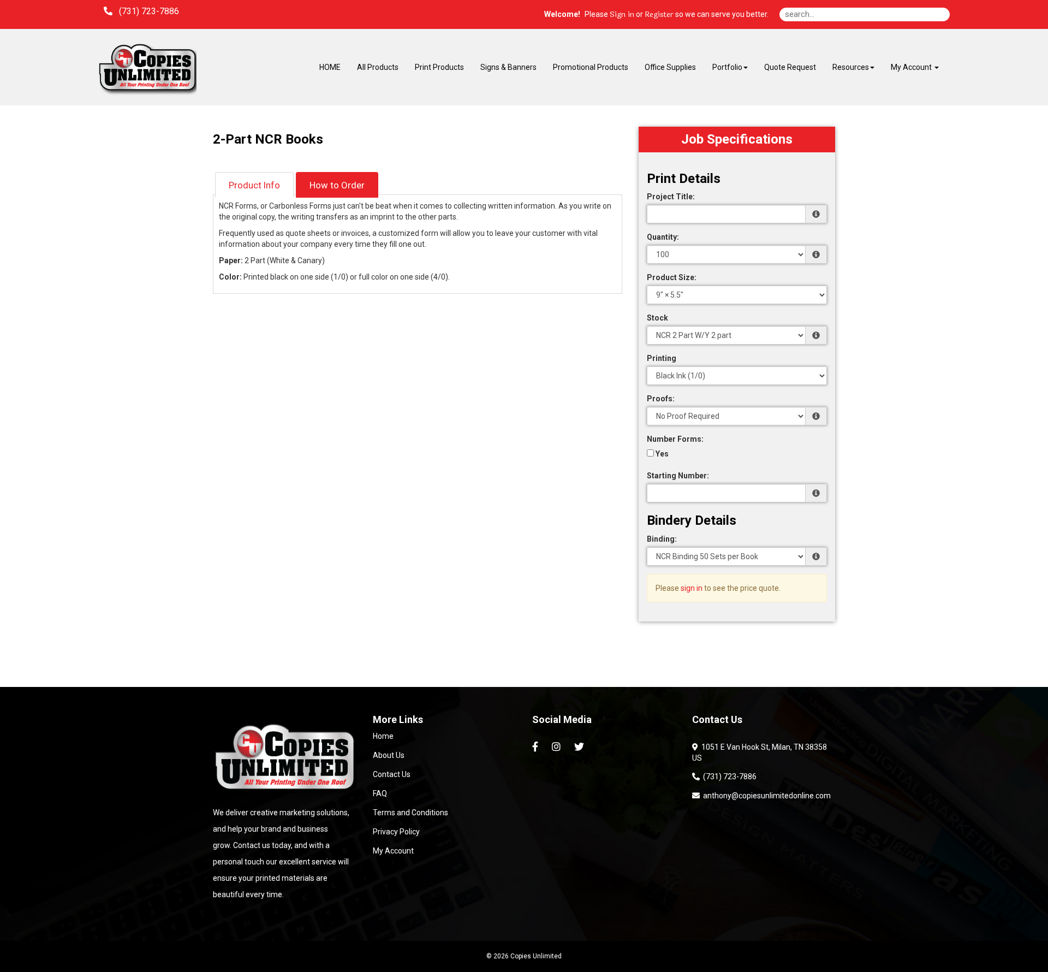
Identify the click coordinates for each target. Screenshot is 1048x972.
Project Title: (671, 196)
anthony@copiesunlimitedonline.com (765, 795)
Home (383, 736)
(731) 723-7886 (728, 776)
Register (659, 14)
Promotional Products (590, 67)
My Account (393, 850)
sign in (691, 588)
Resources (850, 67)
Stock (657, 317)
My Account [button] (912, 67)
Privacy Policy (396, 831)
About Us (388, 755)
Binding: (662, 539)
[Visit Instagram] (557, 747)
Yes (661, 453)
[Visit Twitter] (580, 747)
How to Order (337, 185)
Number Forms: (675, 439)
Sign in (622, 14)
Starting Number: (678, 475)
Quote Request (790, 67)
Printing (661, 358)
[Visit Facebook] (536, 747)
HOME (330, 67)
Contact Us (391, 774)
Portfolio (727, 67)
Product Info (254, 185)
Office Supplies (670, 67)
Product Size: (671, 277)
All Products (377, 67)
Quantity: (663, 237)
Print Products (439, 67)
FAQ (380, 793)
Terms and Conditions (410, 812)
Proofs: (661, 398)
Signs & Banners (508, 67)
